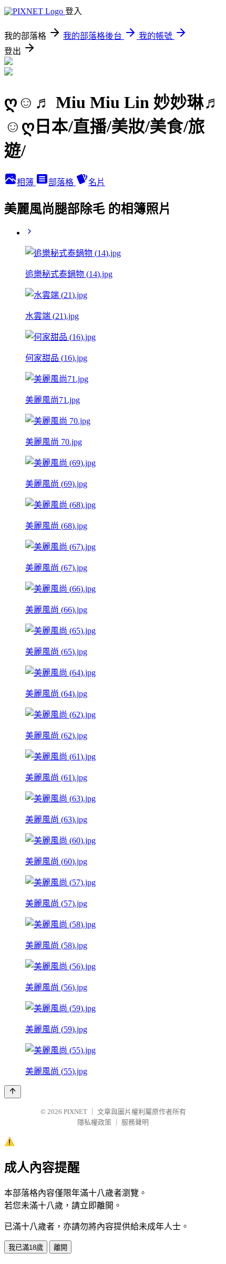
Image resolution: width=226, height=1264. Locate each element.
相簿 (26, 182)
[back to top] (12, 1091)
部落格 (62, 182)
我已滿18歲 (25, 1247)
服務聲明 (135, 1122)
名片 (96, 182)
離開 (60, 1247)
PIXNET (75, 1112)
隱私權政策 (94, 1122)
